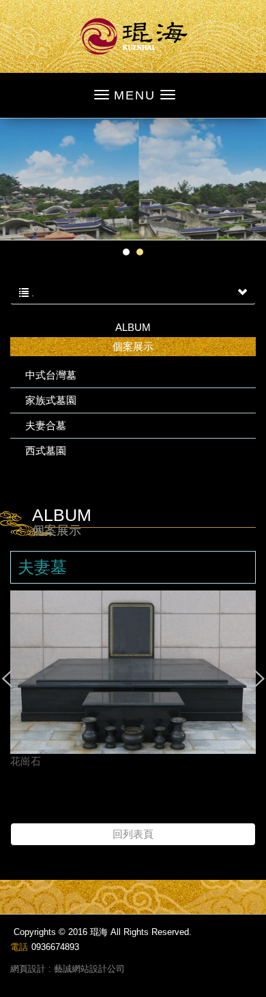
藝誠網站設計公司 (89, 969)
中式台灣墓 (50, 375)
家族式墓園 (50, 400)
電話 (19, 947)
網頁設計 (28, 969)
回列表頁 (133, 834)
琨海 (133, 36)
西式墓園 (45, 450)
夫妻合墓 (45, 425)
